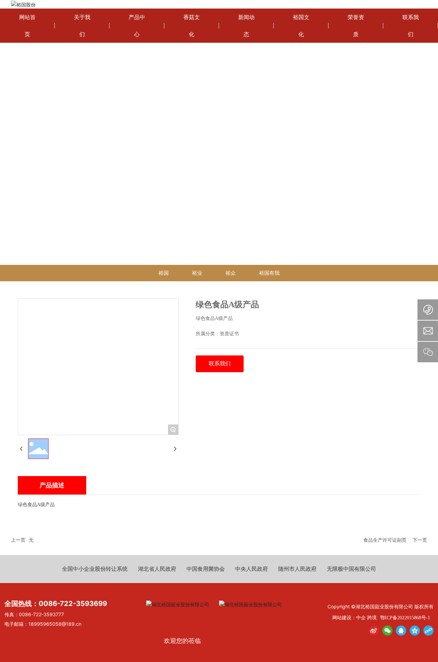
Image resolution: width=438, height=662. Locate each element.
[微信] (387, 630)
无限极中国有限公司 (351, 568)
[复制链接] (428, 630)
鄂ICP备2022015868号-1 (405, 617)
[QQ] (401, 630)
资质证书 (229, 333)
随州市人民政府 (297, 568)
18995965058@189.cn (54, 624)
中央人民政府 (251, 568)
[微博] (374, 630)
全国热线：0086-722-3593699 (55, 603)
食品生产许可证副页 (385, 540)
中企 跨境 (366, 617)
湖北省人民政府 (157, 568)
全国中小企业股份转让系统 (95, 568)
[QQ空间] (415, 630)
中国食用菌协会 (205, 568)
